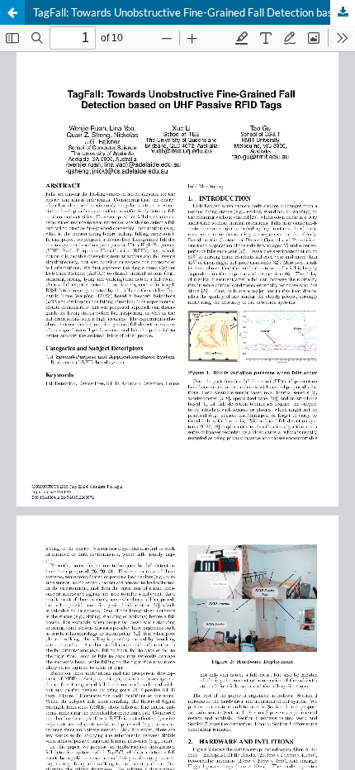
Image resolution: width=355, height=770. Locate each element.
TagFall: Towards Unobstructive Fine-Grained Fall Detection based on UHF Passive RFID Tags (194, 12)
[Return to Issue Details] (12, 12)
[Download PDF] (342, 12)
